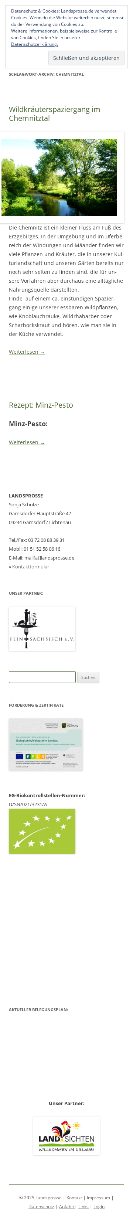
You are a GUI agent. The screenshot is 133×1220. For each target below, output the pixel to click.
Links (83, 1206)
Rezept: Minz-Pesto (41, 405)
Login (99, 1206)
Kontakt (74, 1197)
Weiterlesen (27, 351)
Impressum (98, 1197)
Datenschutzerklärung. (34, 44)
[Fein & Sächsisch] (42, 649)
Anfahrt (67, 1206)
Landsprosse (48, 1197)
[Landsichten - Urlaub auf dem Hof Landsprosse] (66, 1153)
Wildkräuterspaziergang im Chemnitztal (54, 113)
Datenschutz (41, 1206)
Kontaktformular (30, 566)
